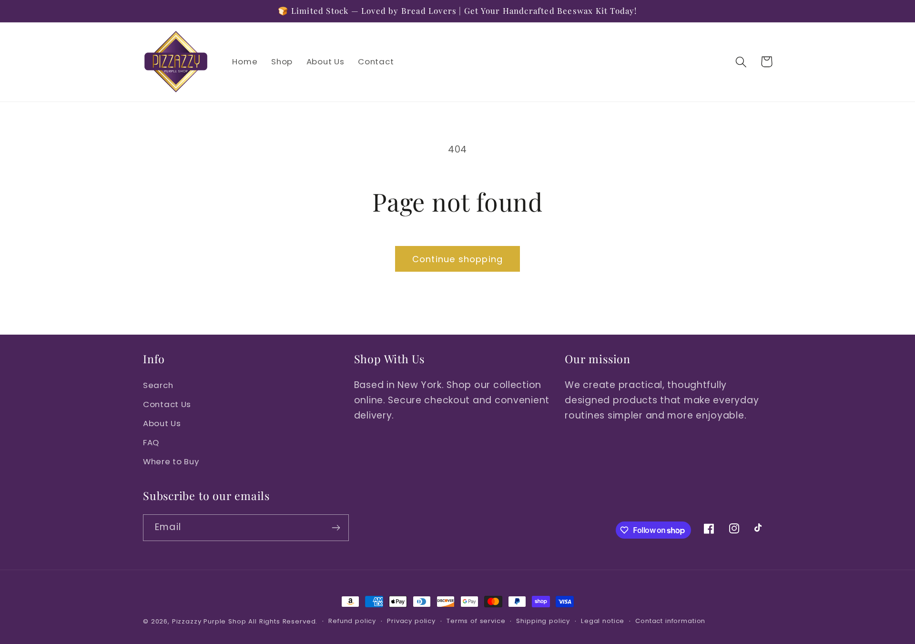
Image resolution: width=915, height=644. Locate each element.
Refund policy (352, 620)
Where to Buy (171, 461)
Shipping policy (543, 620)
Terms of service (476, 620)
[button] (741, 61)
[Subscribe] (335, 527)
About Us (162, 423)
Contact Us (167, 404)
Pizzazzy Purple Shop (209, 621)
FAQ (151, 442)
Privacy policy (411, 620)
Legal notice (602, 620)
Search (158, 385)
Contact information (670, 620)
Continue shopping (457, 259)
